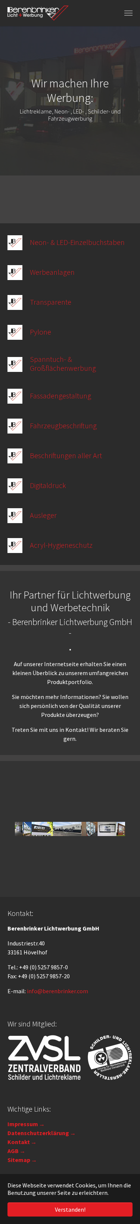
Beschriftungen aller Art (66, 455)
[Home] (38, 13)
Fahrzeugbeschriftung (63, 425)
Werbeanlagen (52, 272)
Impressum (22, 1124)
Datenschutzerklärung (38, 1133)
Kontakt (18, 1142)
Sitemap (18, 1160)
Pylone (40, 331)
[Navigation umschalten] (128, 13)
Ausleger (43, 515)
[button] (9, 100)
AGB (13, 1151)
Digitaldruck (48, 485)
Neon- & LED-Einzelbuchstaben (77, 242)
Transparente (50, 302)
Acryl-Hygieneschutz (61, 545)
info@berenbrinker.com (57, 991)
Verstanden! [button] (70, 1209)
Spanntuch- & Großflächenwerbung (63, 363)
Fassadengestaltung (60, 395)
